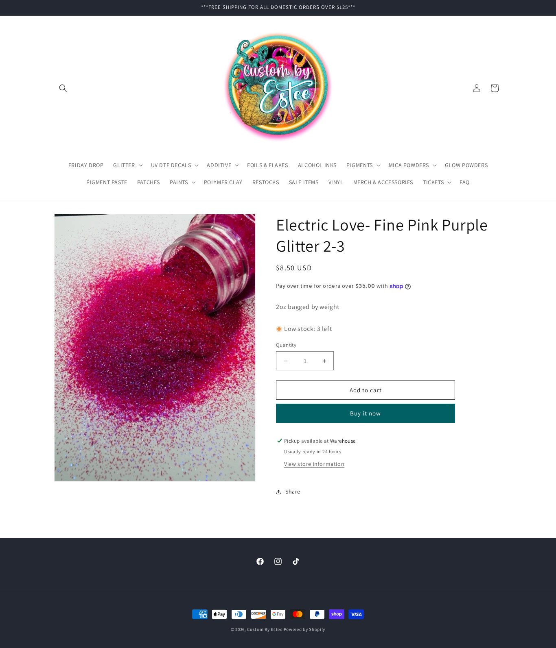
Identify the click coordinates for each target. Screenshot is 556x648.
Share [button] (292, 491)
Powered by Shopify (305, 629)
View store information (314, 464)
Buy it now (365, 413)
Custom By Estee (264, 629)
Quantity (286, 344)
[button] (63, 88)
